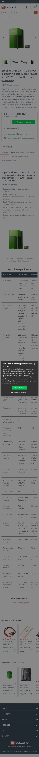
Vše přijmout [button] (19, 387)
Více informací (13, 383)
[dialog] (19, 378)
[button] (19, 392)
